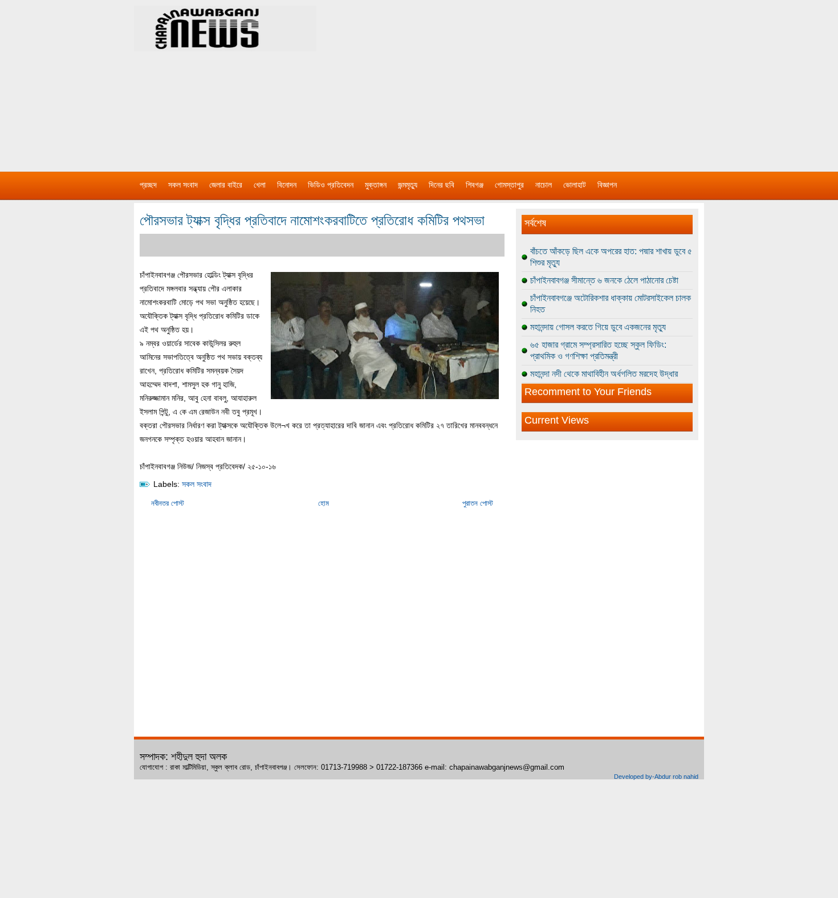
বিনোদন (286, 184)
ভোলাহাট (574, 184)
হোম (323, 503)
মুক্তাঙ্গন (376, 184)
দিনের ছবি (441, 184)
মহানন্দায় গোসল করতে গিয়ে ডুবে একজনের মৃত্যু (598, 327)
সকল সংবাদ (183, 184)
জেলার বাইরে (225, 184)
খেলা (260, 184)
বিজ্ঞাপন (607, 184)
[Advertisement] (538, 80)
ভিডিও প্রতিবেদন (330, 184)
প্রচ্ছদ (148, 184)
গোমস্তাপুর (509, 184)
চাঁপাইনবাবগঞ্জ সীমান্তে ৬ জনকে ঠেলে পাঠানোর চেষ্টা (604, 280)
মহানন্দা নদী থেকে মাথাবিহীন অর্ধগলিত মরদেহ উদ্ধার (604, 374)
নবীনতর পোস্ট (167, 503)
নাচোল (543, 184)
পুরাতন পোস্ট (477, 503)
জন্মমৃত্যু (407, 184)
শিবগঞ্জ (474, 184)
